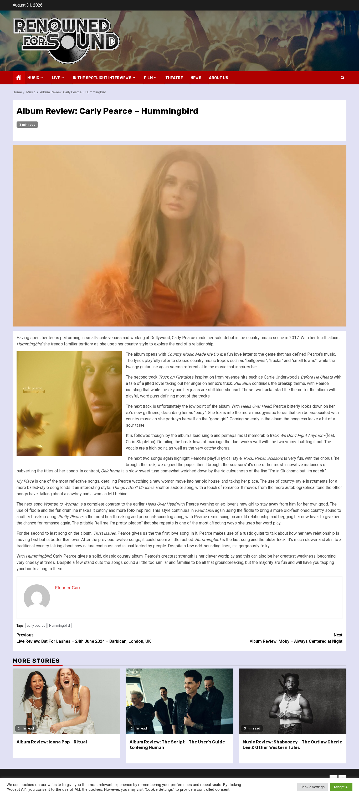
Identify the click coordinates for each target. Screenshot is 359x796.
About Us (218, 78)
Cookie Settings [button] (312, 787)
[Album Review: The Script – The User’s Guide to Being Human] (179, 701)
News (196, 78)
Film (148, 78)
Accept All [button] (341, 787)
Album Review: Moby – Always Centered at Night (296, 638)
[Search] (342, 78)
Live (56, 78)
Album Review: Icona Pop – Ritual (52, 741)
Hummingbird (59, 625)
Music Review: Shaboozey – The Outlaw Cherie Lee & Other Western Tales (292, 744)
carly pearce (36, 625)
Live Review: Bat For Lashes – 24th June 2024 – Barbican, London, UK (84, 638)
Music (33, 78)
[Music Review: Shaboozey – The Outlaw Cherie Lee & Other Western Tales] (292, 701)
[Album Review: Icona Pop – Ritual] (66, 701)
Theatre (174, 78)
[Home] (19, 78)
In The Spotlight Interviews (102, 78)
